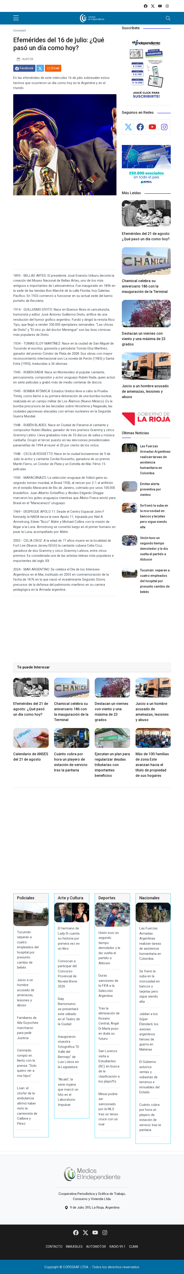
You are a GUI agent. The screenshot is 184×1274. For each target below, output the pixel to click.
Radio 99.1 (117, 1246)
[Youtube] (95, 1232)
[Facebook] (76, 1232)
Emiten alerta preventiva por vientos (150, 489)
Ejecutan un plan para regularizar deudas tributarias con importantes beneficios (112, 765)
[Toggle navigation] (168, 18)
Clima (133, 1246)
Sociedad (19, 30)
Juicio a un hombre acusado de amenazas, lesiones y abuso (145, 391)
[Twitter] (86, 1232)
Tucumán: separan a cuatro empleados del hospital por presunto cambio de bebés (155, 581)
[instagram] (167, 6)
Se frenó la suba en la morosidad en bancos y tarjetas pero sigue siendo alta (154, 516)
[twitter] (152, 6)
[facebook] (145, 6)
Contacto (54, 1246)
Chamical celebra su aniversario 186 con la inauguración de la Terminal (145, 286)
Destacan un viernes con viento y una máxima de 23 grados (143, 338)
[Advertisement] (64, 234)
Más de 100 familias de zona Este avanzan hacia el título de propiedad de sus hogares (152, 765)
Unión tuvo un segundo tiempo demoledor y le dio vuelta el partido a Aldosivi (154, 548)
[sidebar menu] (16, 18)
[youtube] (160, 6)
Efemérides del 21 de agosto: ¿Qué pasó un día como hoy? (30, 709)
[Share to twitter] (40, 68)
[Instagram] (104, 1232)
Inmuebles (74, 1246)
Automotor (96, 1246)
